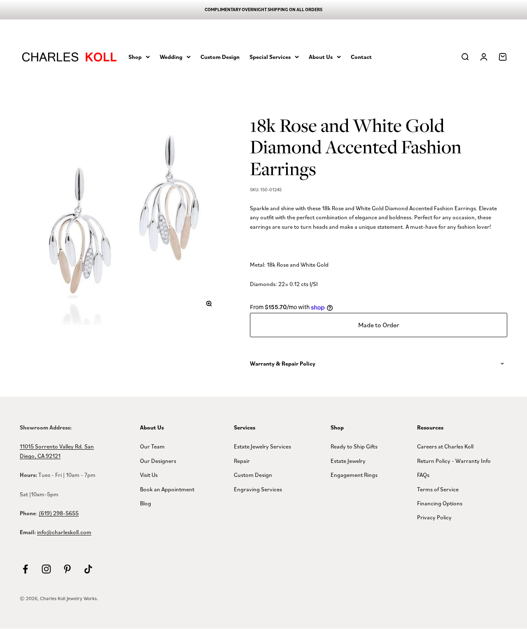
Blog (145, 503)
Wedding (171, 56)
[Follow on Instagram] (46, 569)
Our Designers (158, 460)
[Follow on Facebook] (25, 569)
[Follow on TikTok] (88, 569)
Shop (135, 56)
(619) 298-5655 (59, 512)
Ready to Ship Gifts (354, 446)
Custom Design (220, 56)
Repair (242, 460)
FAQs (423, 474)
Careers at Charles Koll (445, 446)
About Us (321, 56)
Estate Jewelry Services (262, 446)
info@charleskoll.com (64, 531)
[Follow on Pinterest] (67, 569)
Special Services (270, 56)
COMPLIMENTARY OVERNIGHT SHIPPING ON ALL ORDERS (263, 9)
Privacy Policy (434, 517)
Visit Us (149, 474)
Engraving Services (258, 489)
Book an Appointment (167, 489)
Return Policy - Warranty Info (454, 460)
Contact (361, 56)
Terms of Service (438, 489)
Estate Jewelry (348, 460)
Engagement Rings (354, 474)
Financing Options (439, 503)
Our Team (152, 446)
